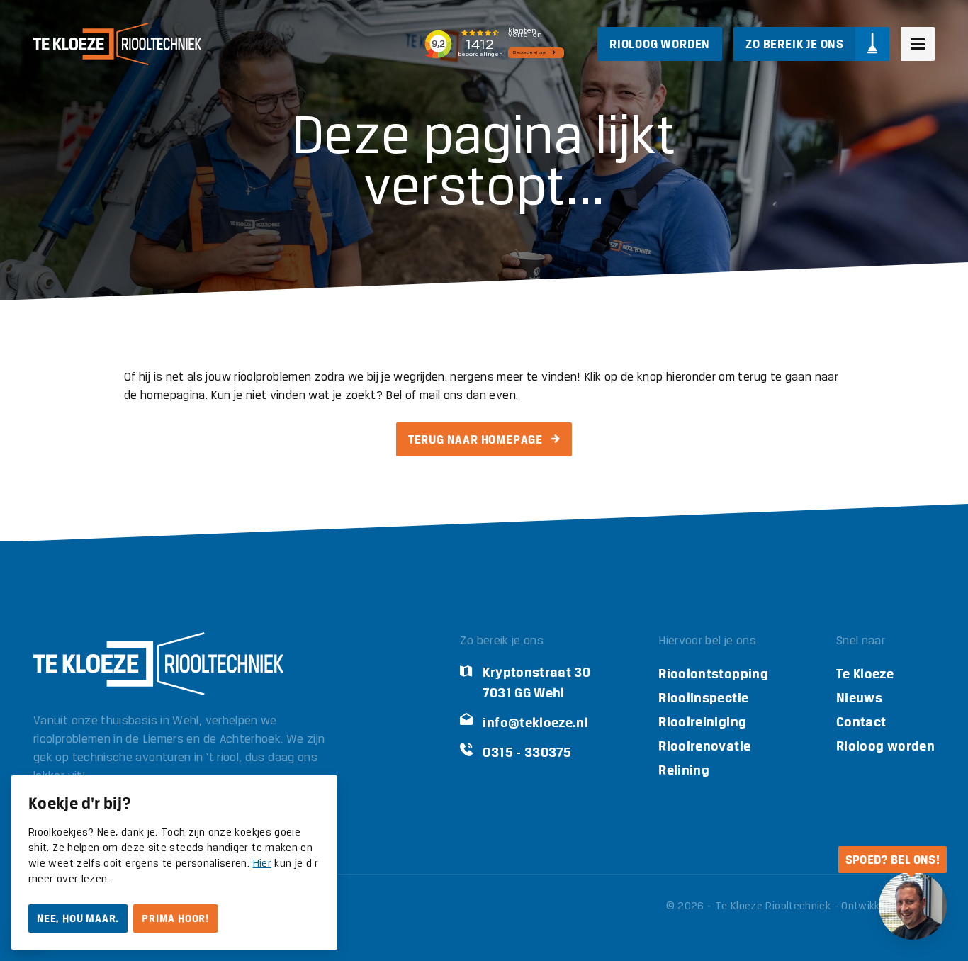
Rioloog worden (885, 746)
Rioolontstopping (713, 673)
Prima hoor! (175, 918)
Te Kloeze (865, 673)
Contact (861, 722)
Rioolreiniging (702, 722)
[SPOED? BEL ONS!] (913, 906)
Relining (683, 770)
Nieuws (859, 698)
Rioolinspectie (703, 698)
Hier (262, 864)
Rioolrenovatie (704, 746)
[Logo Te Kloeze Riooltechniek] (117, 44)
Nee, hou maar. (78, 918)
